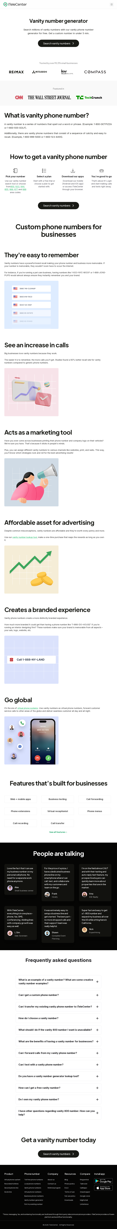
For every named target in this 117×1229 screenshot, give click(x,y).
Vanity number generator (33, 1200)
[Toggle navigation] (112, 4)
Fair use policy (70, 1196)
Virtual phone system (12, 1180)
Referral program (54, 1188)
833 (17, 186)
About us (51, 1180)
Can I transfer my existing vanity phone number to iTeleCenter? (55, 1006)
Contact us (52, 1184)
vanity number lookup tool (24, 537)
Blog (66, 1180)
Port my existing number (33, 1204)
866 (11, 189)
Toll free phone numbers (33, 1180)
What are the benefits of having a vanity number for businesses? (56, 1041)
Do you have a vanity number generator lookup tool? (49, 1076)
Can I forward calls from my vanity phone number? (48, 1053)
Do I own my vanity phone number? (39, 1099)
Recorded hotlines (11, 1184)
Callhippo (83, 1188)
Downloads (69, 1200)
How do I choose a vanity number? (38, 1018)
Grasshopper (85, 1192)
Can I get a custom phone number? (39, 995)
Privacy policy (70, 1184)
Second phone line (11, 1188)
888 (24, 189)
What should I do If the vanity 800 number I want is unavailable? (55, 1029)
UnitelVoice (84, 1204)
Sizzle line (8, 1192)
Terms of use (70, 1192)
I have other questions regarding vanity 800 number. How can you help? (57, 1113)
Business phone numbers (34, 1196)
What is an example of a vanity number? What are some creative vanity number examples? (56, 981)
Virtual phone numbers (32, 1192)
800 (12, 186)
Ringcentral (84, 1180)
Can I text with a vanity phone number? (41, 1064)
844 (22, 186)
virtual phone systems (27, 708)
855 (6, 189)
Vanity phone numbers (32, 1188)
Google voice (85, 1196)
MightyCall (84, 1200)
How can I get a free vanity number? (39, 1087)
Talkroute (83, 1184)
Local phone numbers (32, 1184)
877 (16, 189)
